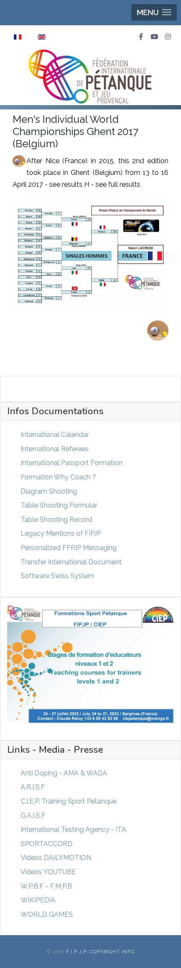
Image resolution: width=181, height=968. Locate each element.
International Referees (55, 449)
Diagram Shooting (49, 491)
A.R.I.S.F (33, 787)
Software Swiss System (57, 576)
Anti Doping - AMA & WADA (64, 773)
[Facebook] (141, 37)
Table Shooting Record (56, 520)
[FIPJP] (90, 76)
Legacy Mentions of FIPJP (61, 533)
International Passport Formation (71, 463)
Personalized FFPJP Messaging (69, 548)
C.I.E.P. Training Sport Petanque (69, 801)
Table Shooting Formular (59, 505)
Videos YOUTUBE (48, 872)
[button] (154, 12)
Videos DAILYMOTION (56, 858)
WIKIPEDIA (38, 900)
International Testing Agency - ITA (73, 829)
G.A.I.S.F (33, 816)
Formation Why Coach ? (58, 477)
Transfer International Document (71, 562)
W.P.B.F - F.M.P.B (46, 886)
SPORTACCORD (46, 844)
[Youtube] (154, 37)
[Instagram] (168, 37)
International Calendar (55, 435)
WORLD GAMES (47, 914)
